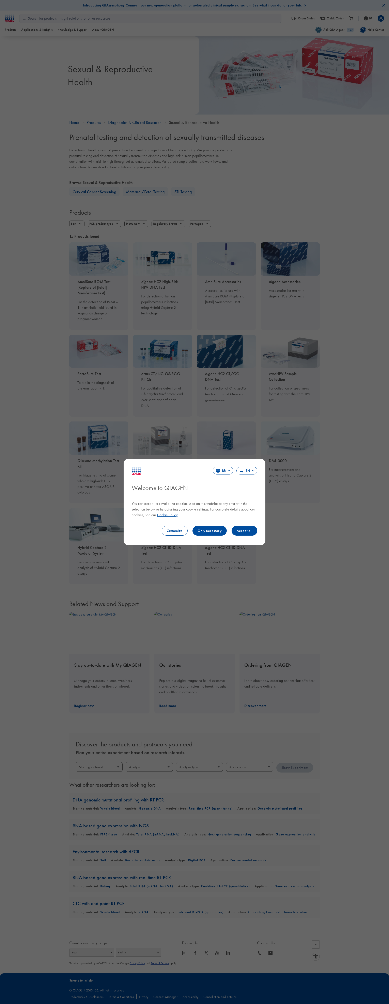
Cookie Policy (167, 515)
